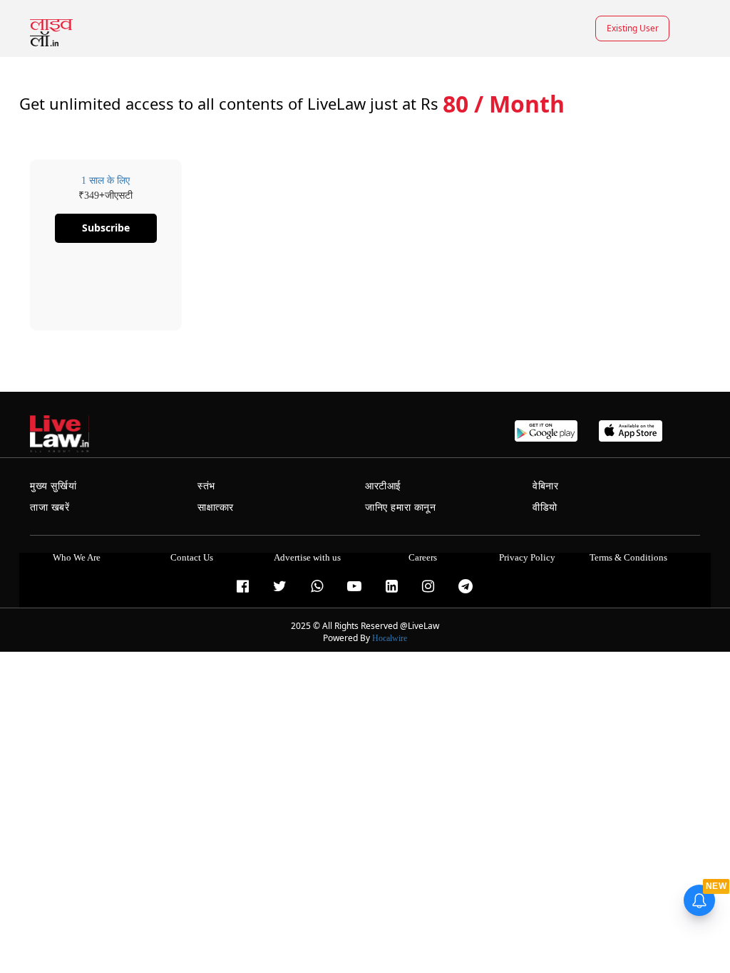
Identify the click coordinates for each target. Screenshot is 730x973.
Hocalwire (389, 638)
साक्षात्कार (215, 507)
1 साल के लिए (105, 180)
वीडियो (545, 507)
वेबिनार (545, 486)
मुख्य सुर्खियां (53, 486)
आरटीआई (383, 486)
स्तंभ (206, 486)
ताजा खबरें (50, 507)
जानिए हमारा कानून (400, 507)
